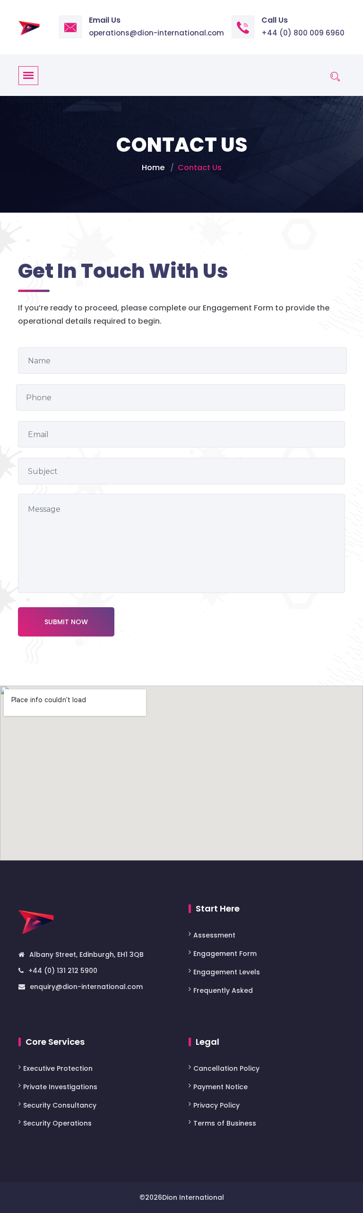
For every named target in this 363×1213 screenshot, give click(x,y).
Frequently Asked (223, 990)
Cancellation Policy (226, 1068)
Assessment (215, 935)
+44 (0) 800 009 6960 (303, 33)
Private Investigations (60, 1087)
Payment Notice (220, 1087)
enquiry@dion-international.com (86, 986)
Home (153, 167)
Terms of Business (224, 1123)
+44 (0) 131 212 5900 (62, 970)
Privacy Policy (216, 1105)
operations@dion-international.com (156, 33)
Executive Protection (58, 1068)
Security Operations (57, 1123)
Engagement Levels (226, 972)
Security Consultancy (59, 1105)
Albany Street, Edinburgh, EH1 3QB (86, 954)
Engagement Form (225, 953)
